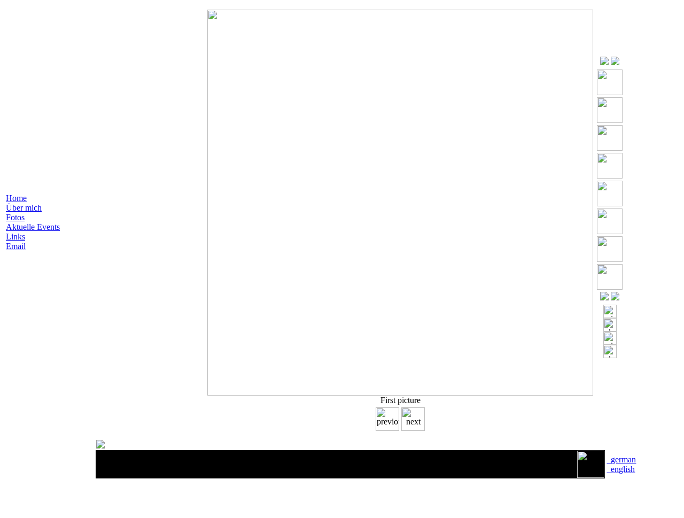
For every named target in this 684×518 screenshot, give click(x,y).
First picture (400, 400)
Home (16, 198)
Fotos (15, 217)
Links (15, 236)
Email (16, 246)
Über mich (24, 207)
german (621, 459)
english (621, 469)
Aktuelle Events (33, 226)
